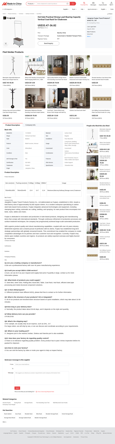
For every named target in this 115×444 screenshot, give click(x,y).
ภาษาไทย (87, 433)
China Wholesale (50, 431)
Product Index (88, 431)
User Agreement (67, 437)
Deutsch (54, 433)
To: (13, 368)
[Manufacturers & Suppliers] (11, 4)
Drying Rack (17, 402)
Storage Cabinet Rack (25, 418)
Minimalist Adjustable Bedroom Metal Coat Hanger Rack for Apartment (105, 130)
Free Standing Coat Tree (42, 402)
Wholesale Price (60, 431)
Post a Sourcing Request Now (45, 391)
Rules (112, 9)
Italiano (48, 433)
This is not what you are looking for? (24, 391)
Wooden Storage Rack (52, 414)
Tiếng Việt (98, 433)
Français (34, 433)
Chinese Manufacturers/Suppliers (36, 431)
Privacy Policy (84, 437)
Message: (11, 373)
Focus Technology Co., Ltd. (45, 437)
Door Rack (18, 414)
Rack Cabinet (8, 414)
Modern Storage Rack (41, 418)
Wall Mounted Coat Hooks (60, 402)
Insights (103, 431)
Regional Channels (78, 431)
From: (12, 364)
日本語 (77, 433)
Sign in (111, 5)
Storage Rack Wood (9, 418)
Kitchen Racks (7, 402)
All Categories (8, 9)
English (15, 433)
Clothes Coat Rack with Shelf (105, 237)
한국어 (72, 433)
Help (82, 9)
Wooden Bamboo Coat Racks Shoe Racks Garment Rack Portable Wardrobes (105, 184)
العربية (67, 433)
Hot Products (13, 431)
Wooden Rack (28, 414)
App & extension (92, 9)
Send (17, 388)
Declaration (76, 437)
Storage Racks (28, 402)
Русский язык (41, 433)
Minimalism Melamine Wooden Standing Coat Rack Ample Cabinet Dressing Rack (105, 211)
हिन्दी (82, 433)
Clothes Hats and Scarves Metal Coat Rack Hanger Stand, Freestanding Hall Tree (105, 197)
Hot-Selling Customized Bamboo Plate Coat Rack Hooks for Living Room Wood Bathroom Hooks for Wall (105, 251)
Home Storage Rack (67, 414)
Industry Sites (69, 431)
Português (27, 433)
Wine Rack (39, 414)
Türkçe (92, 433)
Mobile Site (96, 431)
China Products (22, 431)
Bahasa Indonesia (107, 433)
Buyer (73, 9)
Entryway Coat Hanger (9, 404)
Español (21, 433)
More (88, 36)
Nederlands (61, 433)
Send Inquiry (48, 43)
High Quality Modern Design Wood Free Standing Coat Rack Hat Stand (105, 157)
